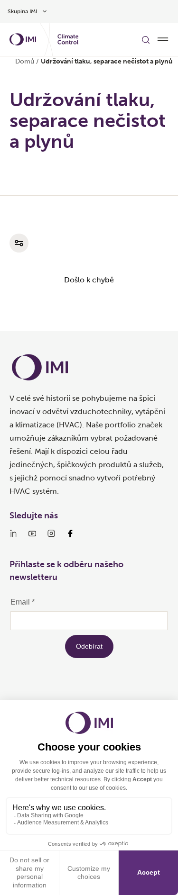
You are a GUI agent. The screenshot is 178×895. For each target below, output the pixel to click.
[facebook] (70, 533)
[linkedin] (13, 533)
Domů (24, 61)
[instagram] (51, 533)
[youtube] (32, 533)
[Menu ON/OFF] (163, 39)
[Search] (146, 39)
